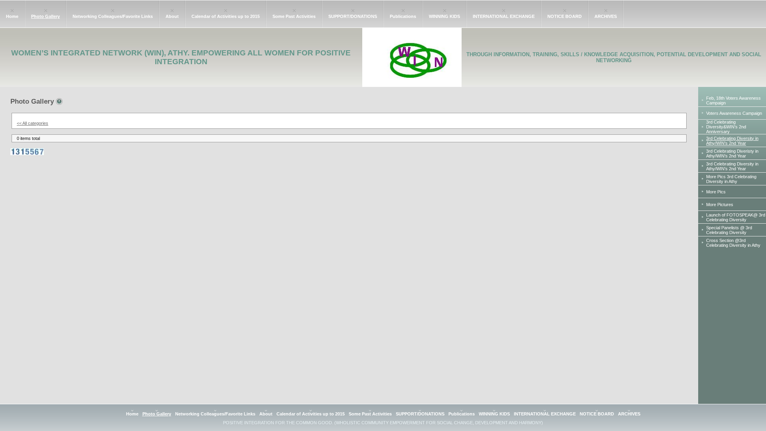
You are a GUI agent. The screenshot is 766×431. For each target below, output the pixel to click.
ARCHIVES (605, 16)
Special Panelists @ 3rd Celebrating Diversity (729, 230)
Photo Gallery (45, 16)
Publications (403, 16)
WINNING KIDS (444, 16)
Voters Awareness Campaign (734, 113)
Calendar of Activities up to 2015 (226, 16)
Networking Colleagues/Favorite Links (113, 16)
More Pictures (719, 204)
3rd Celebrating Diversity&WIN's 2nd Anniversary (726, 127)
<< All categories (32, 123)
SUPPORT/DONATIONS (352, 16)
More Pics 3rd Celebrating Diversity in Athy (731, 179)
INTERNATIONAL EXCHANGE (504, 16)
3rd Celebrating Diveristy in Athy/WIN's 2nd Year (732, 153)
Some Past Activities (294, 16)
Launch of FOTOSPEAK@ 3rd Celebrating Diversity (735, 217)
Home (12, 16)
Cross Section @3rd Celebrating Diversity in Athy (733, 243)
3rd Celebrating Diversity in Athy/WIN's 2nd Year (732, 166)
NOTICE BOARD (564, 16)
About (172, 16)
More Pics (716, 191)
